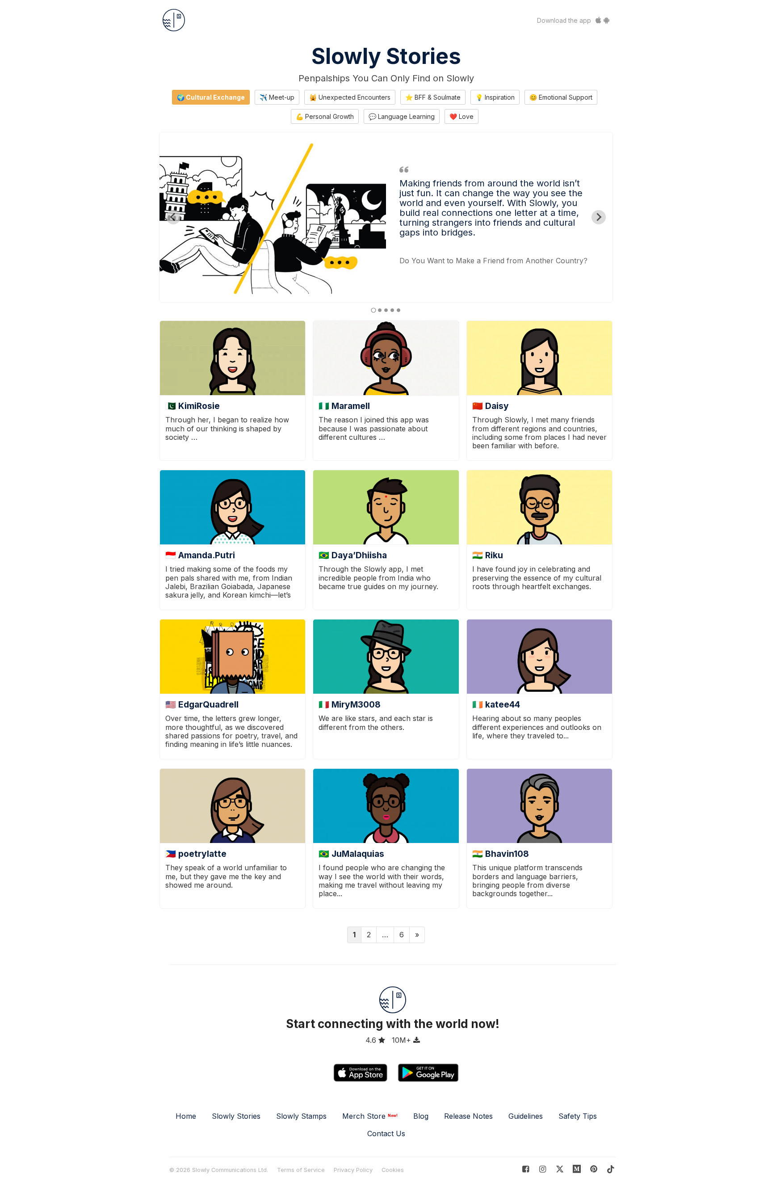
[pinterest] (577, 1169)
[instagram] (542, 1169)
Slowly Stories (386, 56)
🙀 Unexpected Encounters (349, 97)
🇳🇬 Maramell (344, 405)
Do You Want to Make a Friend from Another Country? (493, 260)
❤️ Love (461, 116)
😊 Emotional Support (560, 97)
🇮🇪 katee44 (496, 704)
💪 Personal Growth (325, 116)
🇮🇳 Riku (487, 555)
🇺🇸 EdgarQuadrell (202, 704)
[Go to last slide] (173, 217)
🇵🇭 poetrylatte (196, 853)
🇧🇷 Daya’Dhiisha (353, 555)
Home (186, 1116)
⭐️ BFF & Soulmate (433, 97)
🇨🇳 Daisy (490, 405)
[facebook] (525, 1169)
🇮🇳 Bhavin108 (500, 853)
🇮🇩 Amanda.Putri (200, 555)
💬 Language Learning (402, 116)
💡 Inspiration (495, 97)
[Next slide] (599, 217)
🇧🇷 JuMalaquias (351, 853)
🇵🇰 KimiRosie (192, 405)
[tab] (373, 310)
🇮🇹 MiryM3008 (350, 704)
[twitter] (559, 1169)
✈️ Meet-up (277, 97)
